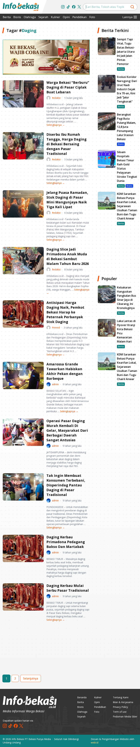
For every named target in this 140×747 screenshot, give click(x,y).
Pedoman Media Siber (125, 716)
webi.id (94, 742)
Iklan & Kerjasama (123, 702)
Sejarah (43, 17)
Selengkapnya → (55, 124)
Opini (66, 17)
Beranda (82, 697)
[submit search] (132, 7)
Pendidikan (79, 17)
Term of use (120, 711)
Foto (92, 17)
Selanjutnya (30, 678)
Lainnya (127, 17)
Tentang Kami (120, 697)
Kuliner (55, 17)
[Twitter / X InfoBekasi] (79, 7)
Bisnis (17, 17)
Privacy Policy (120, 707)
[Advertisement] (46, 651)
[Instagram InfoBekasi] (63, 7)
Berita (7, 17)
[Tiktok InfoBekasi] (68, 7)
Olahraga (30, 17)
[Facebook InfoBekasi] (73, 7)
